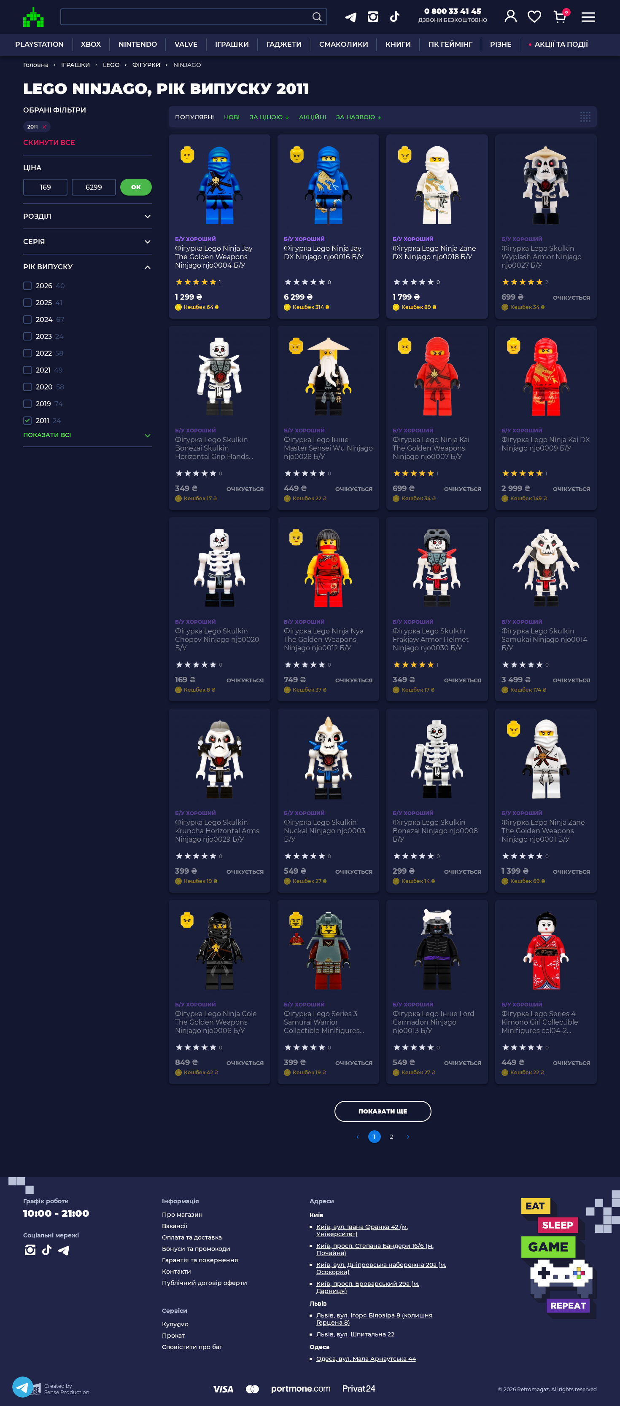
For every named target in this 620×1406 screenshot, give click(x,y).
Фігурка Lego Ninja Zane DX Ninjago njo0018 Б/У (434, 252)
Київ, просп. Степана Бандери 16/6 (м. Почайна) (375, 1249)
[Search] (317, 16)
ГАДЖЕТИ (284, 44)
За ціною (267, 117)
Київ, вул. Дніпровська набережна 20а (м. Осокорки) (381, 1268)
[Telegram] (22, 1387)
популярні (194, 117)
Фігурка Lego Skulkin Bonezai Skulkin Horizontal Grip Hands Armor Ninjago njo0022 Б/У (218, 448)
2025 (49, 303)
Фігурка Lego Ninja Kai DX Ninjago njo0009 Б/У (545, 444)
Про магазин (182, 1214)
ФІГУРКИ (146, 65)
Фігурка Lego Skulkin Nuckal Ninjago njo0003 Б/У (324, 830)
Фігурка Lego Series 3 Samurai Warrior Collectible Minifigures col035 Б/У (322, 1022)
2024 (50, 320)
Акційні (312, 117)
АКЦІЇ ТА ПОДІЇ (561, 44)
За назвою (356, 117)
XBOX (91, 44)
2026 (50, 286)
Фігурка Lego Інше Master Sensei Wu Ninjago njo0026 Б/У (328, 448)
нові (232, 117)
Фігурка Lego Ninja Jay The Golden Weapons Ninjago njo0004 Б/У (214, 256)
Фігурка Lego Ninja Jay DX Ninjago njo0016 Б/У (324, 252)
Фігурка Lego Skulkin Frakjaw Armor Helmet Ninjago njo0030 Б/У (431, 639)
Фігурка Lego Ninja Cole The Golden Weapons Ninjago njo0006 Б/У (216, 1022)
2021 (49, 370)
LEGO (111, 65)
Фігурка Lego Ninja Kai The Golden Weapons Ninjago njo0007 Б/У (431, 448)
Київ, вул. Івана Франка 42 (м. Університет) (362, 1231)
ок (136, 187)
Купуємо (175, 1324)
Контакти (176, 1271)
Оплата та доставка (192, 1237)
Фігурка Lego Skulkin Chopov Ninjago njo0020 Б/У (217, 639)
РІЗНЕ (501, 44)
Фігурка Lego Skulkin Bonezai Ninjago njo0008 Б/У (435, 830)
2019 (49, 404)
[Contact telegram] (65, 1251)
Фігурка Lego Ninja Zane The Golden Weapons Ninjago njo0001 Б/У (543, 830)
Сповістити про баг (192, 1347)
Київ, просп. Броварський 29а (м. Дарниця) (367, 1287)
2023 (50, 337)
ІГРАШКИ (232, 44)
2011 (48, 421)
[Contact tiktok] (48, 1251)
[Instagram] (31, 1251)
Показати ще (383, 1111)
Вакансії (174, 1226)
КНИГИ (398, 44)
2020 (50, 387)
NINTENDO (138, 44)
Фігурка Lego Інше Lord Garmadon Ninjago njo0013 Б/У (433, 1022)
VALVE (186, 44)
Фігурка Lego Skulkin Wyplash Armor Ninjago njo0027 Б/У (541, 256)
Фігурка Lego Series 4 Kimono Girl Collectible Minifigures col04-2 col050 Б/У (539, 1022)
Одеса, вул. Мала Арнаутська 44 (366, 1359)
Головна (36, 65)
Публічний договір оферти (204, 1283)
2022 (49, 353)
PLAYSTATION (39, 44)
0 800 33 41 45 (452, 11)
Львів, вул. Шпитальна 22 (355, 1334)
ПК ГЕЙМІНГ (450, 44)
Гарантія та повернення (200, 1260)
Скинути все (49, 143)
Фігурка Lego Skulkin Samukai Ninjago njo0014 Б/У (544, 639)
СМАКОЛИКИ (343, 44)
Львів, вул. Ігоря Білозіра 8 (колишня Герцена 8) (374, 1319)
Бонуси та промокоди (196, 1249)
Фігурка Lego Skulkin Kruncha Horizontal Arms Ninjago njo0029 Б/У (217, 830)
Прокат (173, 1335)
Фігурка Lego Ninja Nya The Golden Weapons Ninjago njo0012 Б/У (324, 639)
